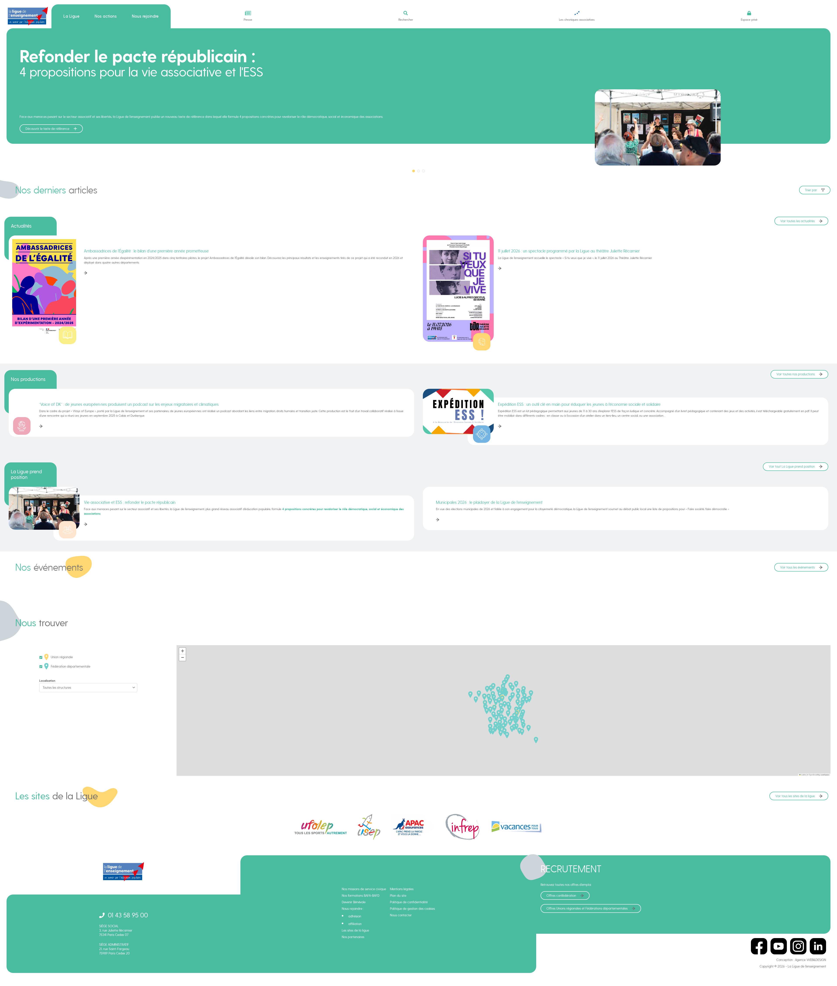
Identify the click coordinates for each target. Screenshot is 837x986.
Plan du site (398, 896)
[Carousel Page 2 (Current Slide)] (418, 171)
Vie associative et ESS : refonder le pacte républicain (129, 502)
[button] (509, 708)
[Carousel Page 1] (413, 171)
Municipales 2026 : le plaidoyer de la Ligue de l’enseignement (489, 502)
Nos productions (28, 379)
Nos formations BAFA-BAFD (360, 896)
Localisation (47, 681)
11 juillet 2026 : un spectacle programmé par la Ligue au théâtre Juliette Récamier (569, 251)
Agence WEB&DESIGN (810, 960)
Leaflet (803, 774)
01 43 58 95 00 (128, 915)
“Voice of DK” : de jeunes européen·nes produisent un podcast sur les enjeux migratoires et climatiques (129, 404)
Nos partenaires (353, 937)
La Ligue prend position (26, 474)
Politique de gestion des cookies (412, 909)
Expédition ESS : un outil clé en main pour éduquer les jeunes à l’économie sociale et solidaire (579, 404)
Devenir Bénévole (354, 902)
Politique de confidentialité (409, 902)
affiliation (355, 924)
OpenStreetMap (814, 774)
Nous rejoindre (145, 16)
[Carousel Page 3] (423, 171)
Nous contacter (401, 915)
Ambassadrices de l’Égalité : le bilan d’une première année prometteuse (146, 251)
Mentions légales (401, 889)
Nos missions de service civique (364, 889)
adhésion (354, 916)
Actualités (21, 226)
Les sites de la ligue (355, 930)
